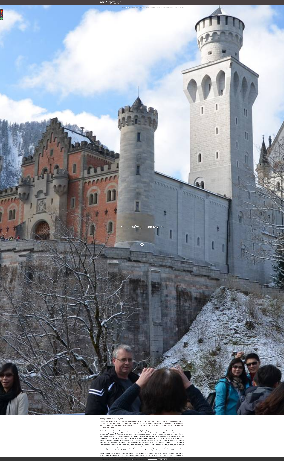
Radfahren (159, 7)
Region (147, 7)
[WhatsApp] (1, 18)
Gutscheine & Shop (168, 7)
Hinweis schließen (162, 459)
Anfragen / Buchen (178, 7)
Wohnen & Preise (130, 7)
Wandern (152, 7)
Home (123, 7)
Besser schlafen (140, 7)
